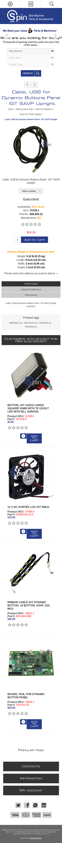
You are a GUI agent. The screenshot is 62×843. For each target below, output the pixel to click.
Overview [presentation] (31, 284)
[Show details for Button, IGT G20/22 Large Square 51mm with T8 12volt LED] (31, 375)
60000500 (29, 327)
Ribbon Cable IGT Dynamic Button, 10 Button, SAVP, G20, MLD (28, 605)
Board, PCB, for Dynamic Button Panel (26, 696)
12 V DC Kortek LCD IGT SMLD (28, 507)
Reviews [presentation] (31, 295)
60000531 (43, 323)
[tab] (31, 283)
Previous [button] (6, 35)
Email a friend (31, 199)
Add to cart (34, 239)
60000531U (14, 323)
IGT (39, 217)
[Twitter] (18, 805)
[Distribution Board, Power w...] (34, 84)
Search (28, 73)
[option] (31, 30)
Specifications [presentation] (31, 289)
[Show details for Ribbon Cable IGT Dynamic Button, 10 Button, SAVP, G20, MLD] (31, 572)
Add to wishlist (29, 191)
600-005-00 (29, 323)
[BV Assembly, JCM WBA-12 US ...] (27, 84)
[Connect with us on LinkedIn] (43, 805)
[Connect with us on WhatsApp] (35, 805)
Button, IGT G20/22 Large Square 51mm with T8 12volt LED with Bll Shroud (28, 408)
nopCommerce (36, 838)
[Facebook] (26, 805)
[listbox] (31, 50)
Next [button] (55, 35)
